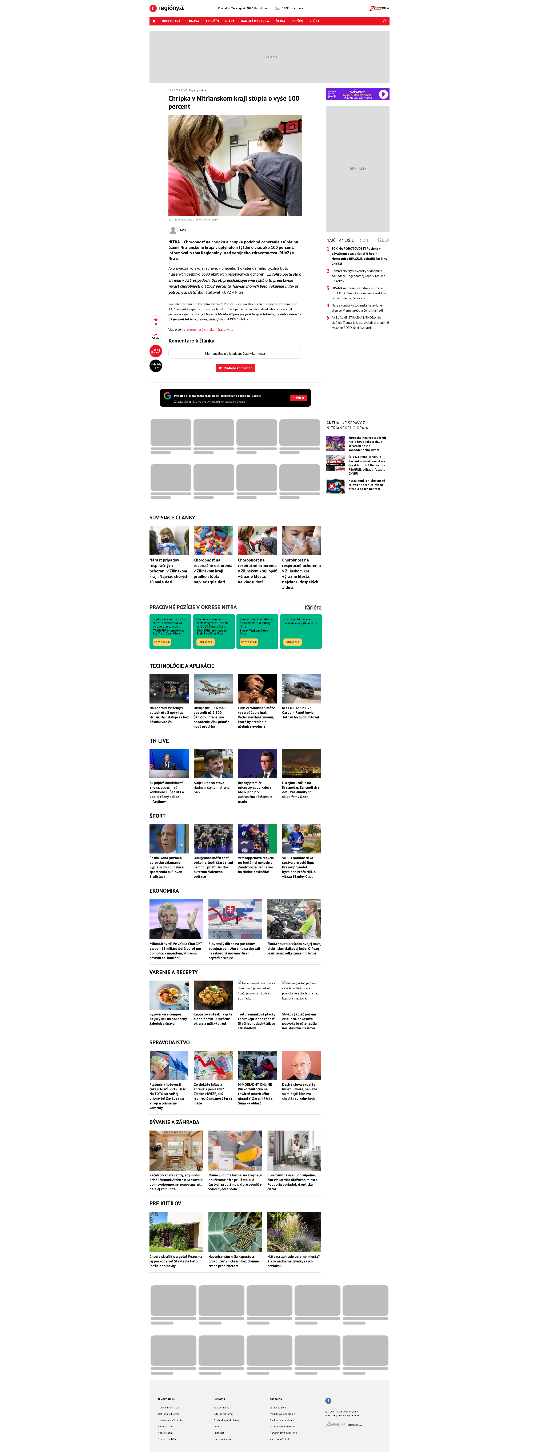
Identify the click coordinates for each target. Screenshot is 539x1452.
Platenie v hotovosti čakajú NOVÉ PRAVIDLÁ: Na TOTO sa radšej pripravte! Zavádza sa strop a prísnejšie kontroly (167, 1096)
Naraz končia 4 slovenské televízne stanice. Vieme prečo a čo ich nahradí (357, 307)
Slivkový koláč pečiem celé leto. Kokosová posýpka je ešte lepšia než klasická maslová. (299, 1021)
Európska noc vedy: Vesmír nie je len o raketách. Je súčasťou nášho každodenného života (367, 444)
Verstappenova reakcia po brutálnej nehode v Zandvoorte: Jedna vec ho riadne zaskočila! (256, 865)
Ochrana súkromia (168, 1413)
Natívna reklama (223, 1439)
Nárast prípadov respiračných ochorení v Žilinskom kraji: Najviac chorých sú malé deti (168, 571)
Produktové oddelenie (282, 1413)
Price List (219, 1432)
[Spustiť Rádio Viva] (357, 91)
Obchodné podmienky (226, 1420)
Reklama (219, 1399)
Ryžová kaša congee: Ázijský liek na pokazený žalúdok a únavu (168, 1019)
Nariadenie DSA (167, 1439)
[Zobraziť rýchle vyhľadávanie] (385, 21)
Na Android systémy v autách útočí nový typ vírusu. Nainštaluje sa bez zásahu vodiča (169, 715)
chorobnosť (195, 329)
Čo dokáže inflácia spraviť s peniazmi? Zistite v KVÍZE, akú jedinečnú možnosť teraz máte (213, 1093)
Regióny (193, 90)
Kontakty (276, 1399)
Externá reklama (223, 1413)
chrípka (209, 329)
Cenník (218, 1426)
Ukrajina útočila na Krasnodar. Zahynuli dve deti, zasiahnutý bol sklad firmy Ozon (300, 789)
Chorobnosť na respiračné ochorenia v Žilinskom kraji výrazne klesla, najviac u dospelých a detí (301, 573)
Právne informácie (168, 1407)
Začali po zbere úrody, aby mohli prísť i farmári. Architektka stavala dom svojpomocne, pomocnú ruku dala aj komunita (176, 1182)
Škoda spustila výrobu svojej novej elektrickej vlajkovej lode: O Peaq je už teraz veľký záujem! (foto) (294, 948)
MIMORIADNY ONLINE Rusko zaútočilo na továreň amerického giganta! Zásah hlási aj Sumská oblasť (255, 1093)
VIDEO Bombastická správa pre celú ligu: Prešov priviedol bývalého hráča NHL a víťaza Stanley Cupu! (299, 867)
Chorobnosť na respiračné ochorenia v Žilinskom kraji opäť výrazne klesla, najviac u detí (257, 571)
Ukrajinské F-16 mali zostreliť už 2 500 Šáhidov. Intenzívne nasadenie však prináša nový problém (211, 717)
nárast (220, 329)
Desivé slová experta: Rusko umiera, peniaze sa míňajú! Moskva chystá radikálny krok (299, 1091)
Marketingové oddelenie (284, 1432)
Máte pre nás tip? (279, 1439)
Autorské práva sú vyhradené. (342, 1415)
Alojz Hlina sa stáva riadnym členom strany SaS (211, 787)
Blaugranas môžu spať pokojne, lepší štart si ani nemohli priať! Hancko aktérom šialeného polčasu (213, 867)
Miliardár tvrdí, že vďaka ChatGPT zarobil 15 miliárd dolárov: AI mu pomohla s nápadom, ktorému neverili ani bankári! (175, 950)
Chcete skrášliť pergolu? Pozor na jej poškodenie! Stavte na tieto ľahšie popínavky (175, 1261)
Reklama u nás (222, 1407)
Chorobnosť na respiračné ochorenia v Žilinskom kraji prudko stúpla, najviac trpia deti (213, 571)
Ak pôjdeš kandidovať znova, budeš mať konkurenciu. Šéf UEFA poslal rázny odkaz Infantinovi (166, 792)
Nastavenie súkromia (170, 1420)
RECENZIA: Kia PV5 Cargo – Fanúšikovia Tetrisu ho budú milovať (300, 712)
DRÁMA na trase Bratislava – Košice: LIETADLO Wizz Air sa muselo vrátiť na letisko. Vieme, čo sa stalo (359, 293)
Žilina (280, 21)
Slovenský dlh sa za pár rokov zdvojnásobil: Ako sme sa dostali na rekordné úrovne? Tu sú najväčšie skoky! (234, 950)
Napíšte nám (165, 1432)
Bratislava (171, 21)
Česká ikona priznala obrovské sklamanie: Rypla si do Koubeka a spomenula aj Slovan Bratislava (166, 867)
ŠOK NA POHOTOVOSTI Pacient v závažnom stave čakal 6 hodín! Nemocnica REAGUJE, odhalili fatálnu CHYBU (367, 465)
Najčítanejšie (340, 240)
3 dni (364, 240)
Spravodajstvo (278, 1407)
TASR (182, 230)
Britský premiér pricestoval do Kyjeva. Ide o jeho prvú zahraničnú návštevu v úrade (255, 792)
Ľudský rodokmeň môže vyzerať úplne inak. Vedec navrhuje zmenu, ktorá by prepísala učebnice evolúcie (256, 717)
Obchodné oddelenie (282, 1420)
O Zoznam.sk (166, 1399)
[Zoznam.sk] (336, 1425)
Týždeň (382, 240)
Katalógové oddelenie (282, 1426)
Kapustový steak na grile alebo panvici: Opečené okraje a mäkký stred (213, 1019)
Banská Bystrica (255, 21)
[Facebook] (328, 1401)
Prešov (297, 21)
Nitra (230, 21)
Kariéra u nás (165, 1426)
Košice (315, 21)
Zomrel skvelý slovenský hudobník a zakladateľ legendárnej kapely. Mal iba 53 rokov (358, 276)
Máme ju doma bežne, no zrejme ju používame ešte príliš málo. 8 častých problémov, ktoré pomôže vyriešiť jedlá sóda (235, 1182)
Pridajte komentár (238, 368)
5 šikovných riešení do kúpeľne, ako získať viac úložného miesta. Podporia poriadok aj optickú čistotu (292, 1182)
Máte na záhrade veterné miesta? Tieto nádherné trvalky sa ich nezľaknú (293, 1261)
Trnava (193, 21)
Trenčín (212, 21)
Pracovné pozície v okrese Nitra (193, 607)
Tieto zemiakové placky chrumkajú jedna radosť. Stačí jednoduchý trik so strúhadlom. (256, 1021)
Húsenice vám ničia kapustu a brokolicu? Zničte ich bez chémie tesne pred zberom (233, 1261)
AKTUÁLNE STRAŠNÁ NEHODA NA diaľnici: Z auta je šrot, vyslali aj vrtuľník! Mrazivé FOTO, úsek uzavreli (360, 322)
